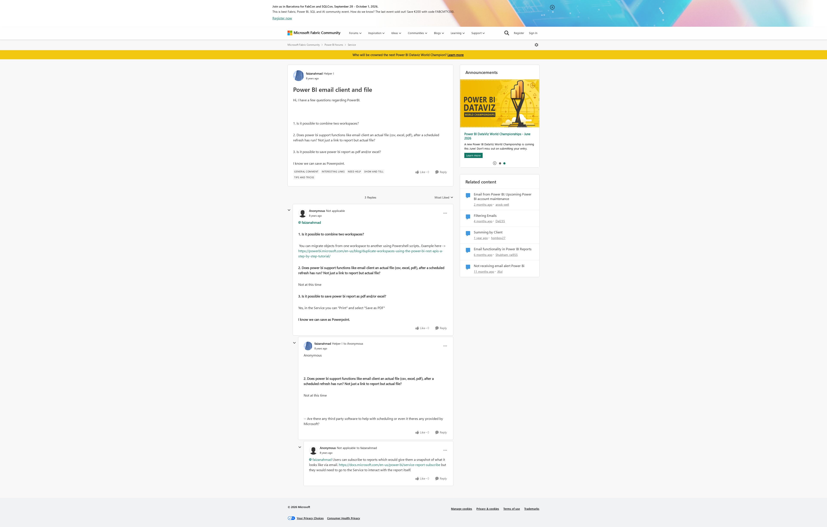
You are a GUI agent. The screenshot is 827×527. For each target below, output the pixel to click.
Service (352, 44)
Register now (282, 18)
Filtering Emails (485, 215)
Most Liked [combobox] (444, 197)
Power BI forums (334, 44)
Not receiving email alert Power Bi (499, 266)
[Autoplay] (494, 163)
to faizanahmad (367, 448)
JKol (499, 271)
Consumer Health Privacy (343, 518)
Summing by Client (488, 232)
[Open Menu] (536, 45)
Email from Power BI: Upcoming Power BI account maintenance (503, 196)
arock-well (502, 204)
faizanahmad (314, 73)
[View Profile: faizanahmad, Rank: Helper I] (298, 75)
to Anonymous (353, 343)
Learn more (456, 55)
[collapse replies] (289, 210)
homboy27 (498, 238)
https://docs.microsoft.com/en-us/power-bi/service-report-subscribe (389, 464)
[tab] (500, 163)
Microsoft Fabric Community (304, 44)
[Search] (506, 33)
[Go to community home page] (314, 33)
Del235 (500, 221)
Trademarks (531, 508)
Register (519, 33)
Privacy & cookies (487, 508)
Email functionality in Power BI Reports (503, 249)
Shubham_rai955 (507, 255)
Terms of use (511, 508)
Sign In (533, 33)
